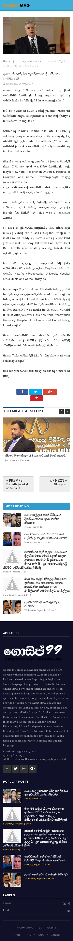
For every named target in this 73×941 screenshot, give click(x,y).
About (41, 935)
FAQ (29, 935)
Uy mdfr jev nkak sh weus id (17, 486)
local (6, 910)
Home (7, 61)
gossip (7, 903)
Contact (55, 935)
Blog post (60, 485)
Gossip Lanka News (30, 61)
